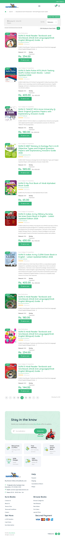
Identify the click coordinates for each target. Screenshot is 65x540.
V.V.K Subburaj (23, 77)
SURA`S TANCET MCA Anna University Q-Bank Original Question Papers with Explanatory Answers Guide (37, 111)
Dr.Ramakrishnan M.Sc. (25, 155)
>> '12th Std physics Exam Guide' (39, 11)
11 (22, 397)
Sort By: (43, 21)
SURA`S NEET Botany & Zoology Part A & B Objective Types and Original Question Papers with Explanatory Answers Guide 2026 (38, 149)
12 (26, 397)
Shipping (33, 481)
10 (18, 397)
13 (29, 397)
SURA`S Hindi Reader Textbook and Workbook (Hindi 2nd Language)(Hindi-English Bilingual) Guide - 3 (36, 299)
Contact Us (8, 500)
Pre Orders (36, 509)
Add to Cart (25, 60)
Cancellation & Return (37, 483)
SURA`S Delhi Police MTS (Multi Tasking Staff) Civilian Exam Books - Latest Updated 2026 (36, 72)
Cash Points (8, 522)
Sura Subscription (9, 525)
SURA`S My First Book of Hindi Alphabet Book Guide (36, 184)
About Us (7, 503)
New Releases (37, 503)
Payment (33, 478)
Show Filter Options (54, 16)
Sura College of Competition (26, 68)
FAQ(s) (33, 486)
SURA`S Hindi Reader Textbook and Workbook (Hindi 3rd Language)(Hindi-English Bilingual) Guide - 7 (36, 333)
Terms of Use (8, 506)
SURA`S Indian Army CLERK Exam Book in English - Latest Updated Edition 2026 (37, 255)
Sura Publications (23, 33)
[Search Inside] (58, 28)
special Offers (37, 512)
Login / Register (60, 1)
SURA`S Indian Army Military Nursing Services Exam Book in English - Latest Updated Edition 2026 (36, 216)
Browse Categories (38, 500)
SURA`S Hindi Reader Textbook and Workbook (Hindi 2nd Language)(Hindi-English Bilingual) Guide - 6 (36, 37)
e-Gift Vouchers (9, 519)
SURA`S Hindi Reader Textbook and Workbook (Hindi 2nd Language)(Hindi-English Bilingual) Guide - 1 (36, 368)
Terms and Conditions (10, 509)
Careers (7, 512)
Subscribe (40, 431)
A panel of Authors (24, 42)
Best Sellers (36, 506)
